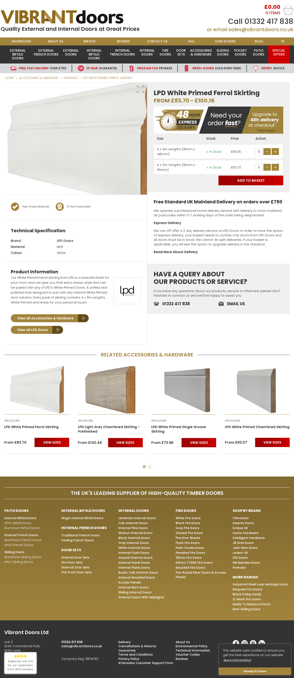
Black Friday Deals (247, 594)
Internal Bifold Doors (94, 54)
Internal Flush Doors (133, 553)
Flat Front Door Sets (76, 572)
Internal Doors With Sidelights (141, 597)
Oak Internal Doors (133, 523)
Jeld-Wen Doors (245, 548)
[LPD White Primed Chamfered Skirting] (257, 389)
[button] (140, 89)
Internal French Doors (122, 52)
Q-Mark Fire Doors (247, 599)
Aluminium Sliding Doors (22, 557)
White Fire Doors (188, 518)
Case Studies (225, 41)
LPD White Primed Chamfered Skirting (257, 427)
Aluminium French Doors (23, 540)
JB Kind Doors (243, 543)
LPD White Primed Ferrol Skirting (107, 78)
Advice (272, 68)
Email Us (236, 303)
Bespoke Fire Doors (247, 589)
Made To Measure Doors (252, 604)
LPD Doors (65, 240)
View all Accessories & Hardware (45, 318)
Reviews (123, 41)
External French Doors (46, 52)
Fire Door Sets (71, 562)
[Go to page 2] (150, 466)
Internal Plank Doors (134, 567)
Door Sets (181, 52)
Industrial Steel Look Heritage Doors (260, 584)
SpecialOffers (278, 52)
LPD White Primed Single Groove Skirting (178, 429)
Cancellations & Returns (137, 646)
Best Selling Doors (246, 609)
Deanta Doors (243, 523)
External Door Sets (75, 567)
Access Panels (129, 582)
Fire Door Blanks (188, 538)
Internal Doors (147, 52)
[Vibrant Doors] (74, 17)
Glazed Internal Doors (135, 558)
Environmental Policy (191, 646)
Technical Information (193, 650)
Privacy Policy (128, 659)
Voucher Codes (188, 654)
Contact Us (157, 41)
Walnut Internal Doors (135, 533)
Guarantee (102, 68)
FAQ (191, 41)
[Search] (283, 41)
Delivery (124, 642)
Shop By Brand (247, 510)
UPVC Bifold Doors (17, 523)
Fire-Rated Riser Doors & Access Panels (201, 574)
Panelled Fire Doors (190, 553)
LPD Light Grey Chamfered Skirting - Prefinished (108, 429)
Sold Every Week (216, 68)
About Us (55, 41)
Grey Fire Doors (187, 528)
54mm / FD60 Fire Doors (194, 562)
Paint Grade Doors (190, 548)
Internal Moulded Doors (136, 577)
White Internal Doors (134, 548)
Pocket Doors (240, 52)
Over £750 (42, 68)
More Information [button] (237, 660)
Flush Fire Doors (188, 543)
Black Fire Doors (188, 523)
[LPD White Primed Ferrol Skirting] (36, 389)
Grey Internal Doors (133, 543)
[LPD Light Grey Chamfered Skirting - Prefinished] (110, 389)
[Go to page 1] (144, 466)
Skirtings (70, 78)
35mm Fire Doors (189, 558)
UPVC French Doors (18, 545)
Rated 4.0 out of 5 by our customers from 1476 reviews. (20, 665)
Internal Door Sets (75, 557)
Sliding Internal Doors (135, 592)
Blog (259, 41)
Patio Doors (258, 52)
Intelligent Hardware (249, 538)
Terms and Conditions (135, 654)
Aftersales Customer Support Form (145, 663)
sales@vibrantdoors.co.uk (261, 29)
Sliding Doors (223, 52)
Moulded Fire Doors (190, 567)
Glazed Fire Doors (189, 533)
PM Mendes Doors (246, 562)
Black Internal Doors (134, 538)
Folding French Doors (77, 540)
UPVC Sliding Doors (18, 562)
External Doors (71, 52)
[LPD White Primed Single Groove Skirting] (183, 389)
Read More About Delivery (176, 252)
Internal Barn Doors (133, 587)
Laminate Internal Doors (137, 518)
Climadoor (241, 518)
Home (9, 78)
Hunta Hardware (245, 533)
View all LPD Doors (32, 330)
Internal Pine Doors (133, 528)
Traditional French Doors (80, 535)
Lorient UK (240, 553)
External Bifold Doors (18, 54)
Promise (154, 68)
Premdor (239, 567)
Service (89, 41)
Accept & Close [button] (255, 671)
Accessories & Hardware (201, 52)
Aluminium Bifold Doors (22, 528)
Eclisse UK (240, 528)
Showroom (21, 41)
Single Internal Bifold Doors (82, 518)
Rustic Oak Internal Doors (138, 572)
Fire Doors (165, 52)
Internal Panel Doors (134, 562)
